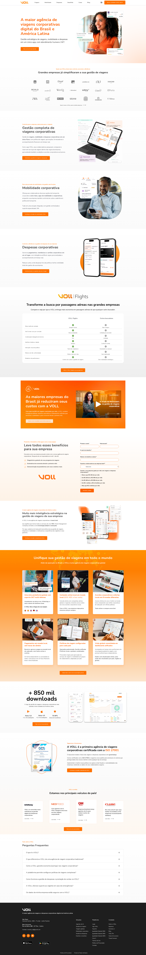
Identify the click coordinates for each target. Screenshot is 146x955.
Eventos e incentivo (81, 936)
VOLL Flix (111, 933)
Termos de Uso (96, 940)
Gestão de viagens (81, 926)
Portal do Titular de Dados (81, 953)
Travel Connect (113, 938)
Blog (110, 931)
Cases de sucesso (113, 936)
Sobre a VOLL (112, 924)
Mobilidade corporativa (82, 931)
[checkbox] (99, 480)
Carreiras (111, 929)
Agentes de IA (80, 924)
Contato (94, 945)
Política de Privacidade (98, 943)
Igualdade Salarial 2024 (98, 931)
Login (93, 924)
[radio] (99, 475)
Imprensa (111, 926)
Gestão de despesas (81, 933)
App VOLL (95, 926)
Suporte (94, 929)
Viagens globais (80, 929)
